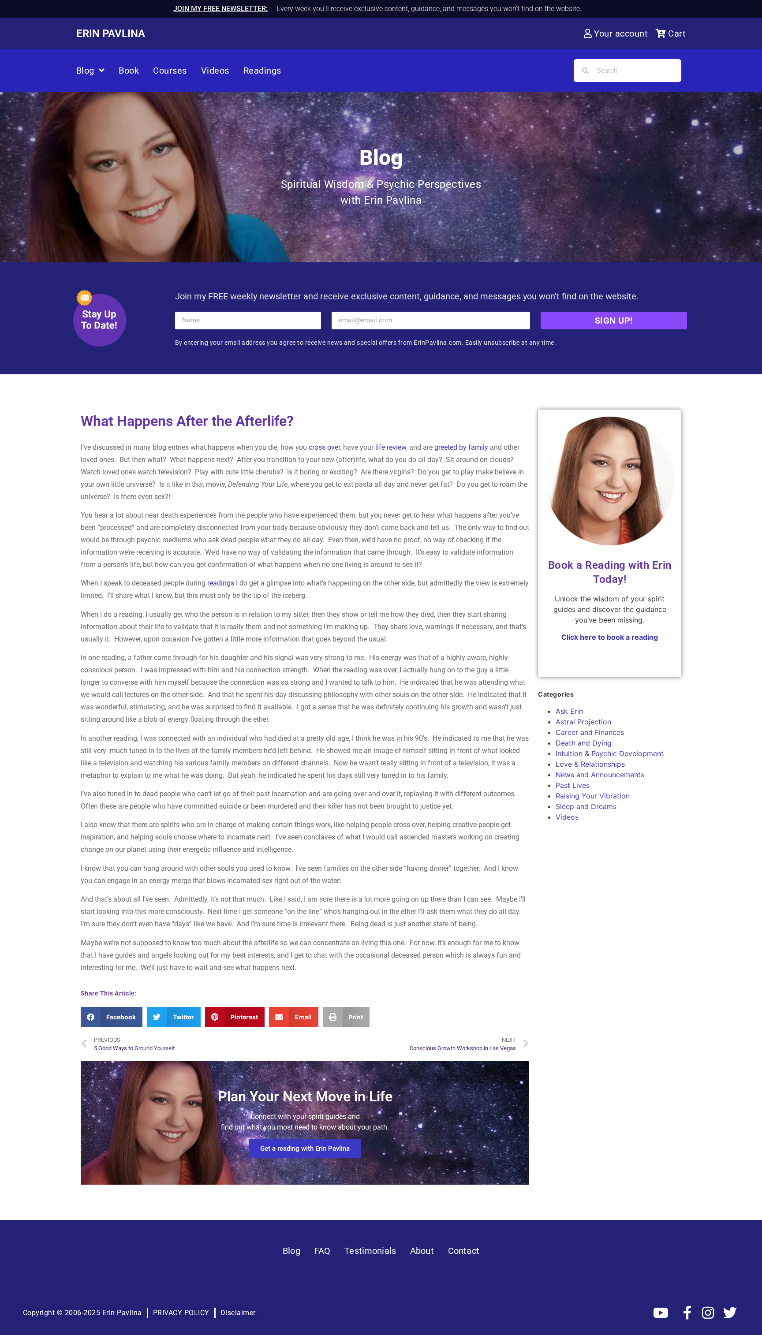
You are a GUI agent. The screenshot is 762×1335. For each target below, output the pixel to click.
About (422, 1251)
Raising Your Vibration (593, 795)
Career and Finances (590, 732)
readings (220, 583)
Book (129, 70)
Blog (85, 70)
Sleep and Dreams (586, 806)
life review (390, 447)
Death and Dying (584, 742)
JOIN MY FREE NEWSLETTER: (220, 8)
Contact (463, 1251)
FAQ (322, 1251)
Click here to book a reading (609, 637)
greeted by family (462, 447)
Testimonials (370, 1251)
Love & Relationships (590, 764)
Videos (215, 70)
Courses (170, 70)
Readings (262, 70)
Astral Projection (583, 721)
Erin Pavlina (110, 33)
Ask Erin (569, 711)
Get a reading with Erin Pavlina (305, 1148)
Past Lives (573, 785)
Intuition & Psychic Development (610, 753)
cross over (324, 447)
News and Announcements (600, 774)
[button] (112, 1017)
